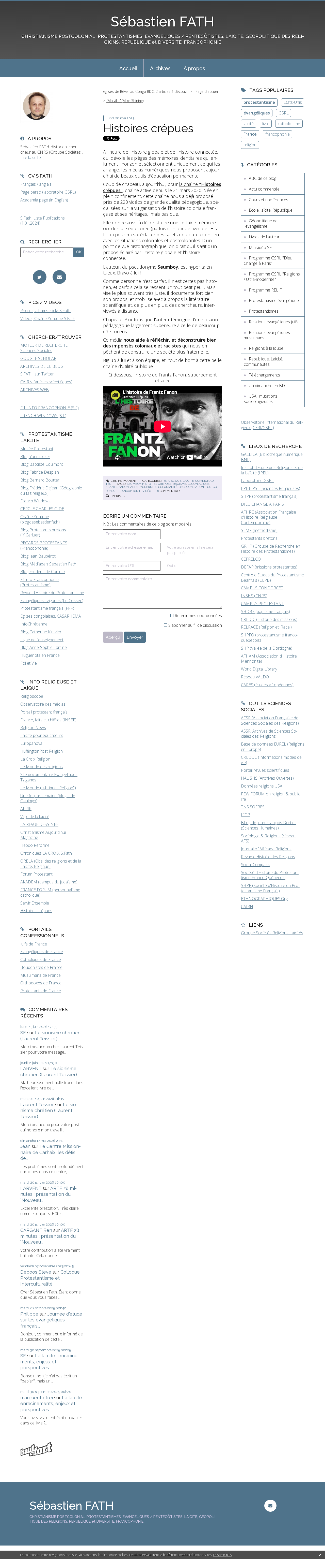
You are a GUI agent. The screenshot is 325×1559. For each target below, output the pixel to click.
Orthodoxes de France (40, 983)
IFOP (245, 815)
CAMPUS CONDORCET (262, 588)
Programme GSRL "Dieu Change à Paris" (268, 260)
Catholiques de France (40, 959)
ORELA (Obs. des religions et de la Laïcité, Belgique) (50, 863)
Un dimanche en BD (267, 385)
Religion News (33, 727)
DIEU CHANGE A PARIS (262, 504)
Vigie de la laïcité (34, 816)
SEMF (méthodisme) (259, 530)
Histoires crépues (36, 910)
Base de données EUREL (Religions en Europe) (272, 746)
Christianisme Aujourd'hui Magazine (43, 834)
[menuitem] (128, 68)
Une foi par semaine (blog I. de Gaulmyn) (47, 798)
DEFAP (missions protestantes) (269, 567)
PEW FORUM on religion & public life (270, 796)
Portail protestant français (44, 712)
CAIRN (247, 906)
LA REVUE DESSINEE (39, 824)
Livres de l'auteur (264, 237)
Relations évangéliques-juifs (273, 322)
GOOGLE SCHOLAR (38, 358)
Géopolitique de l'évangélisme (261, 223)
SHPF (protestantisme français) (269, 496)
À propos (194, 68)
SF (23, 1032)
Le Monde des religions (41, 766)
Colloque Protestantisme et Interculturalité (50, 1278)
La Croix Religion (35, 759)
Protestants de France (40, 991)
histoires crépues (156, 484)
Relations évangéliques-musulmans (267, 335)
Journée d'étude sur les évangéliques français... (51, 1320)
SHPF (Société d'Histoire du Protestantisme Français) (270, 888)
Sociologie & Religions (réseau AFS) (268, 838)
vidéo (146, 491)
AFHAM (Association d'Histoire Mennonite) (269, 658)
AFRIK (25, 808)
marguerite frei (36, 1397)
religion (249, 145)
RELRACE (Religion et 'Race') (266, 627)
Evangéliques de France (41, 951)
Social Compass (255, 864)
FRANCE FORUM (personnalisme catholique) (50, 892)
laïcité (248, 123)
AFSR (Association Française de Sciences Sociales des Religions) (270, 720)
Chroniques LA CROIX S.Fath (46, 853)
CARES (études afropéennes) (267, 685)
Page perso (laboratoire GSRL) (48, 192)
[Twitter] (39, 277)
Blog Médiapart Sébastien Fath (48, 564)
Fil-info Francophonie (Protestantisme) (39, 582)
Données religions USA (261, 786)
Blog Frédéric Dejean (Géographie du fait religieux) (51, 490)
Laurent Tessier (37, 1104)
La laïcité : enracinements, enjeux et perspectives (49, 1361)
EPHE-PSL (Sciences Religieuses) (270, 488)
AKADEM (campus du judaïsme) (48, 882)
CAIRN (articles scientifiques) (46, 382)
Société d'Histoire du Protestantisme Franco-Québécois (270, 875)
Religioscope (31, 696)
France (250, 134)
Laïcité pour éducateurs (41, 735)
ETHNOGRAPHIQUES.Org (264, 898)
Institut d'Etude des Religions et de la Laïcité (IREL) (272, 470)
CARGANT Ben (36, 1230)
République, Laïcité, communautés (263, 361)
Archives (160, 68)
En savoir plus (222, 1555)
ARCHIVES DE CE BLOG (41, 366)
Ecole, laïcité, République (270, 210)
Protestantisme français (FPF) (47, 608)
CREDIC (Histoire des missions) (269, 619)
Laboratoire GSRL (257, 480)
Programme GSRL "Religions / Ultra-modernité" (272, 276)
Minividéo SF (260, 247)
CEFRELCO (251, 559)
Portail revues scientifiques (265, 770)
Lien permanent (123, 481)
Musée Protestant (36, 448)
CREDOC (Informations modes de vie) (271, 759)
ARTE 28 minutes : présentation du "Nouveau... (48, 1194)
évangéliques (256, 113)
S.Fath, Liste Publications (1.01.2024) (42, 220)
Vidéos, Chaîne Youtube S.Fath (47, 318)
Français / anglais (36, 184)
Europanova (31, 743)
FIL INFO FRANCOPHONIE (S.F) (49, 408)
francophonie (129, 491)
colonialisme (198, 484)
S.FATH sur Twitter (37, 374)
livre (265, 123)
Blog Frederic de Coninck (42, 571)
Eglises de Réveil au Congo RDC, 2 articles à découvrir (146, 91)
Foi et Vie (28, 663)
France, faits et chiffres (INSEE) (48, 720)
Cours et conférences (268, 199)
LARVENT (30, 1068)
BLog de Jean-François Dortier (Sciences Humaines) (268, 825)
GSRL (284, 113)
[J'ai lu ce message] (320, 1555)
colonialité (167, 487)
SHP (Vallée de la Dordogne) (266, 648)
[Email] (59, 277)
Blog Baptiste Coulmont (41, 464)
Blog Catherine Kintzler (40, 632)
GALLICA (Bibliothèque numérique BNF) (272, 456)
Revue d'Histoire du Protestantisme (52, 592)
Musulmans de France (40, 975)
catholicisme (289, 123)
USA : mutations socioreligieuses (260, 398)
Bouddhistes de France (41, 967)
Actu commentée (264, 189)
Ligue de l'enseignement (41, 640)
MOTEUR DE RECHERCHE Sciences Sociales (44, 347)
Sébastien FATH (162, 21)
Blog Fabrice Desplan (39, 472)
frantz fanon (117, 487)
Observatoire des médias (43, 704)
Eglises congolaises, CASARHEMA (50, 616)
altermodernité (143, 487)
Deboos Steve (35, 1272)
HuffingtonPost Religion (41, 751)
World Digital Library (259, 669)
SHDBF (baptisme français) (265, 611)
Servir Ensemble (34, 903)
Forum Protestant (36, 874)
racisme (179, 484)
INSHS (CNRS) (254, 596)
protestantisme (259, 102)
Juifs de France (33, 944)
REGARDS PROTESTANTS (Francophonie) (43, 545)
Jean (25, 1146)
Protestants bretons (259, 538)
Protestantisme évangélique (274, 300)
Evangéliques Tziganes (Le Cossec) (51, 600)
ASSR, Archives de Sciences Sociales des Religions (269, 733)
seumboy (134, 484)
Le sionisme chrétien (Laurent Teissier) (49, 1110)
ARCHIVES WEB (34, 389)
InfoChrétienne (33, 624)
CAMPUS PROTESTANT (262, 603)
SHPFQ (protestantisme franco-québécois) (269, 637)
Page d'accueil (207, 91)
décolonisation (191, 487)
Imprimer (117, 496)
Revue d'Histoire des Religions (268, 856)
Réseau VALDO (255, 677)
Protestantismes (264, 311)
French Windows (35, 501)
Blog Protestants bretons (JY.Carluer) (43, 532)
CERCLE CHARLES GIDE (42, 509)
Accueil (128, 68)
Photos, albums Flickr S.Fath (45, 310)
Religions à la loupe (266, 348)
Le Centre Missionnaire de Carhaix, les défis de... (50, 1152)
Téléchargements (264, 375)
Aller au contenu (17, 4)
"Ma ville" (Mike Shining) (124, 100)
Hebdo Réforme (35, 845)
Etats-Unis (293, 102)
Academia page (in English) (44, 200)
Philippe (29, 1314)
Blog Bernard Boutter (39, 480)
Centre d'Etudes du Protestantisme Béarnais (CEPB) (272, 577)
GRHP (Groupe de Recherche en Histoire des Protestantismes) (270, 548)
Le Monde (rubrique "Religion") (48, 788)
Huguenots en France (40, 655)
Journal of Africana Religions (266, 849)
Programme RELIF (265, 290)
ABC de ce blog (262, 178)
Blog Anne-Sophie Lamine (43, 647)
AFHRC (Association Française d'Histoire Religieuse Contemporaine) (268, 517)
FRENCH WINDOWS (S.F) (43, 415)
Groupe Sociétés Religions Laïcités (272, 933)
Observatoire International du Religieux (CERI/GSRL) (272, 424)
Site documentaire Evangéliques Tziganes (48, 777)
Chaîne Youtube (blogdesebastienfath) (40, 519)
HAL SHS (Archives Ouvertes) (267, 778)
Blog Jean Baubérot (38, 556)
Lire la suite (30, 157)
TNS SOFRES (253, 807)
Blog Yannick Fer (35, 456)
